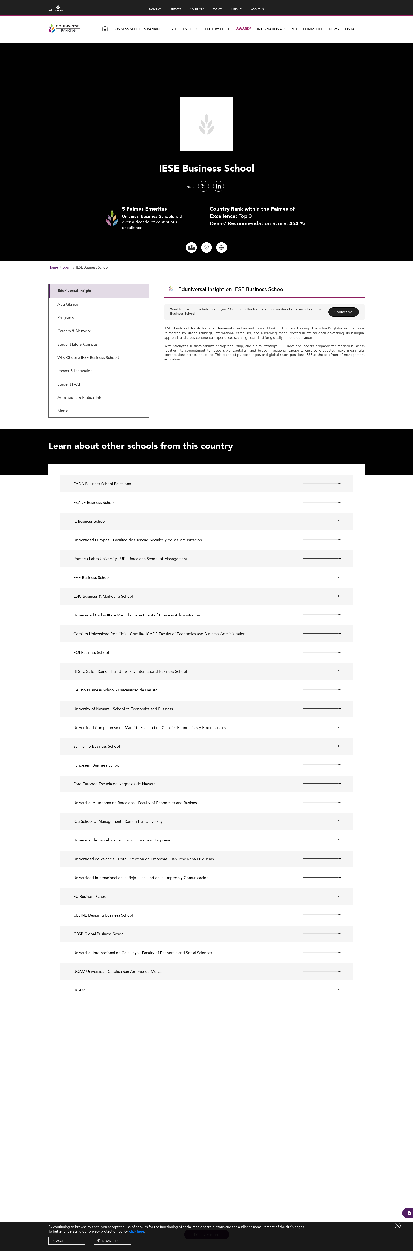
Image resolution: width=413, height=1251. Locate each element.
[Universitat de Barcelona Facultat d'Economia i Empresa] (318, 840)
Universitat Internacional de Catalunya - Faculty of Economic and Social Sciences (142, 952)
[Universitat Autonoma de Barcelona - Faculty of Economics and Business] (318, 802)
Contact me (343, 312)
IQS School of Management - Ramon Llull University (118, 821)
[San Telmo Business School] (318, 746)
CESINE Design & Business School (103, 915)
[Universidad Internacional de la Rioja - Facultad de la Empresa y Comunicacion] (318, 877)
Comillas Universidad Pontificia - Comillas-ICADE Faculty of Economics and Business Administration (159, 633)
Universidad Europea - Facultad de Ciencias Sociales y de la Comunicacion (137, 539)
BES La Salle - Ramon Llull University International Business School (130, 671)
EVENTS (217, 9)
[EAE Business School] (318, 577)
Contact (351, 29)
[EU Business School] (318, 896)
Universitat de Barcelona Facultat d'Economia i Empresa (121, 840)
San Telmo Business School (96, 746)
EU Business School (90, 896)
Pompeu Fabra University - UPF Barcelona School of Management (130, 558)
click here (136, 1231)
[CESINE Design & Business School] (318, 915)
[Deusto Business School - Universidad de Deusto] (318, 690)
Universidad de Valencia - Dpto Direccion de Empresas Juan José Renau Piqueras (143, 858)
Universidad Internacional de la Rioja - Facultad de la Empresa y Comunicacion (140, 877)
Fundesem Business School (96, 765)
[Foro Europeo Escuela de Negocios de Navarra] (318, 783)
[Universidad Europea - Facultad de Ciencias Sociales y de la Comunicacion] (318, 539)
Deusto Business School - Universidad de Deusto (115, 690)
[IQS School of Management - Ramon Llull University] (318, 821)
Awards (243, 29)
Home (53, 267)
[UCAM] (318, 990)
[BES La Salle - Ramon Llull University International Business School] (318, 671)
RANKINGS (155, 9)
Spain (67, 267)
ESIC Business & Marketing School (103, 596)
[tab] (99, 291)
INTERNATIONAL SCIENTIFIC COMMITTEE (290, 29)
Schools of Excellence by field (200, 29)
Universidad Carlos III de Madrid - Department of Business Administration (136, 615)
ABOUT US (257, 9)
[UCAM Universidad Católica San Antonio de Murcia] (318, 971)
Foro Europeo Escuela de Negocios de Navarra (114, 783)
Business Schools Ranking (137, 29)
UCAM (79, 990)
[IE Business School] (318, 521)
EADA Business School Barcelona (102, 483)
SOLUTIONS (197, 9)
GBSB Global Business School (99, 933)
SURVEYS (176, 9)
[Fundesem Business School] (318, 765)
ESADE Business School (94, 502)
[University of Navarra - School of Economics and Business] (318, 708)
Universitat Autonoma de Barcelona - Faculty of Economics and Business (136, 802)
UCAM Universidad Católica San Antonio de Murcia (117, 971)
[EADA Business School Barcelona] (318, 483)
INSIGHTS (237, 9)
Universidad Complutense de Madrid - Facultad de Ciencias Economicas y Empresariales (149, 727)
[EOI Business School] (318, 652)
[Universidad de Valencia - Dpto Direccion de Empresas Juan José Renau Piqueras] (318, 858)
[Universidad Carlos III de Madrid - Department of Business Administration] (318, 615)
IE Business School (89, 521)
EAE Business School (91, 577)
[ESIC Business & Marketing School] (318, 596)
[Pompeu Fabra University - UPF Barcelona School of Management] (318, 558)
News (334, 29)
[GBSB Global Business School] (318, 933)
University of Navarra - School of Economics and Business (123, 708)
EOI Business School (91, 652)
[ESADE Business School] (318, 502)
